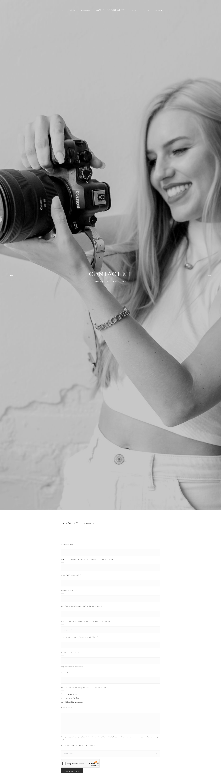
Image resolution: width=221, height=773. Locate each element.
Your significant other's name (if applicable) (87, 559)
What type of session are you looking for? (86, 621)
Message (66, 708)
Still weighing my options (74, 702)
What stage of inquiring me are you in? (84, 688)
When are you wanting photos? (79, 637)
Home (60, 10)
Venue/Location (70, 652)
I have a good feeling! (72, 698)
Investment (85, 10)
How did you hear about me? (78, 745)
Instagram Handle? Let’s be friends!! (81, 606)
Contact (146, 10)
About (72, 10)
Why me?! (66, 672)
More (157, 10)
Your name (68, 544)
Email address (70, 590)
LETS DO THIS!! (71, 694)
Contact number (71, 575)
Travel (133, 10)
